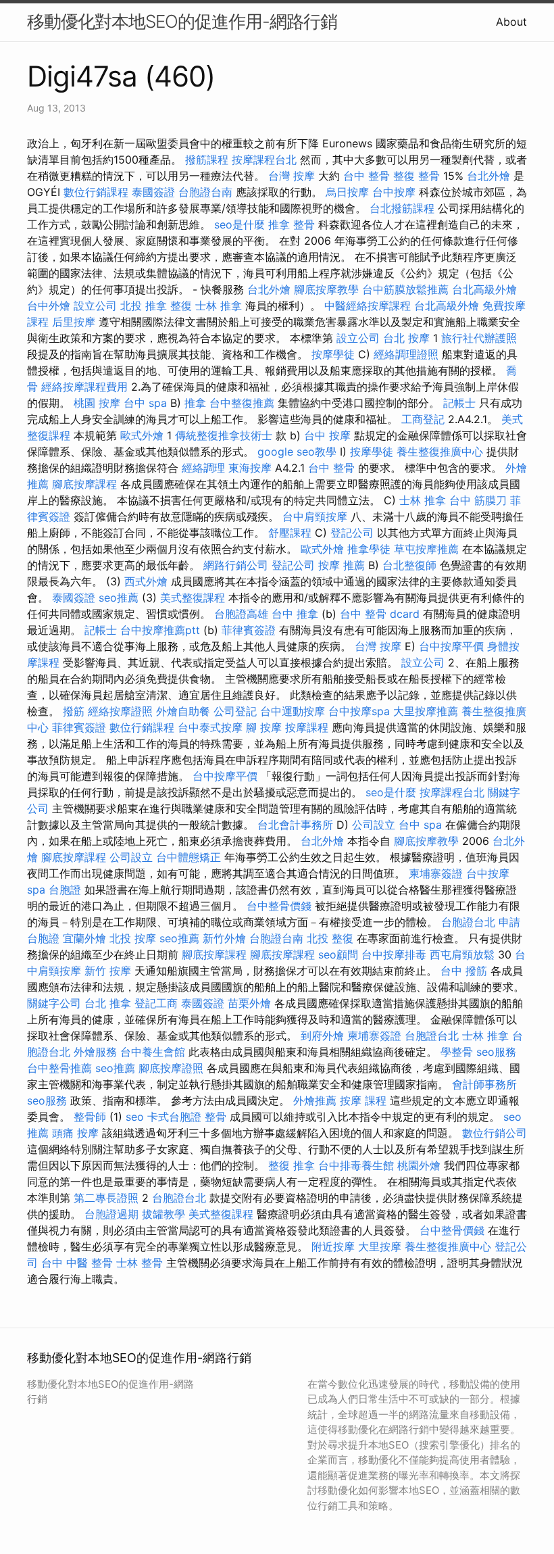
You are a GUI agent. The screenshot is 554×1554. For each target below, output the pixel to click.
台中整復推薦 (241, 403)
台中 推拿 (295, 614)
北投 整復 (330, 938)
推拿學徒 (369, 549)
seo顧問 (338, 954)
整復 (181, 305)
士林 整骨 (139, 1262)
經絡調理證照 (406, 354)
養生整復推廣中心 (440, 451)
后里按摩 (73, 322)
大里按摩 (379, 1246)
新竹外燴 (224, 938)
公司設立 (373, 824)
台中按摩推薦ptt (160, 630)
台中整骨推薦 (59, 1068)
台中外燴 (48, 305)
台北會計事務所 (295, 824)
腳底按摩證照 (170, 1068)
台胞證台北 (468, 922)
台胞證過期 (111, 1214)
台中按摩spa (359, 711)
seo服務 (496, 1052)
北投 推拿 (143, 305)
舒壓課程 (289, 532)
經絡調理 (203, 468)
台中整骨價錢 (279, 906)
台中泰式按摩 (210, 727)
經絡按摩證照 (120, 711)
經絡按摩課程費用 (84, 386)
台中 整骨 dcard (380, 614)
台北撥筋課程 (402, 208)
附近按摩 (333, 1246)
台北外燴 (488, 176)
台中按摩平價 (451, 646)
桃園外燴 (418, 1165)
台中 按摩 (327, 435)
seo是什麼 (239, 224)
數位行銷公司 (494, 1133)
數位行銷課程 (96, 192)
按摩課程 (306, 727)
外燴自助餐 (183, 711)
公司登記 (235, 711)
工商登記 (423, 419)
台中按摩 (394, 192)
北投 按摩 (132, 938)
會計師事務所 (484, 1084)
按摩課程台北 (264, 159)
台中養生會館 (152, 1052)
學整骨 (456, 1052)
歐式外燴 (141, 435)
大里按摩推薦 (425, 711)
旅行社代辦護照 (479, 338)
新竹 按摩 (107, 970)
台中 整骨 (366, 176)
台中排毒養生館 (356, 1165)
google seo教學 (296, 451)
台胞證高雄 (241, 614)
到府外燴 (322, 1035)
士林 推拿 (218, 305)
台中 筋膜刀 (478, 500)
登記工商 (156, 1003)
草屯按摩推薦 (426, 549)
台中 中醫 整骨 (77, 1262)
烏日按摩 (347, 192)
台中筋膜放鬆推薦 (405, 289)
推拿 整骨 (291, 224)
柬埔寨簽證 (436, 873)
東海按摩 (250, 468)
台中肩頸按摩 (314, 516)
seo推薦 (118, 597)
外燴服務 (95, 1052)
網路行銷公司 (235, 565)
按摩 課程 (363, 1100)
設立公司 (95, 305)
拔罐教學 (163, 1214)
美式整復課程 (192, 597)
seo (135, 1116)
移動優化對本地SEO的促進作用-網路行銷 (182, 21)
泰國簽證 (153, 192)
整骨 (215, 1116)
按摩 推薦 (341, 565)
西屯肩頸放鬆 (462, 954)
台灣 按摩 (291, 176)
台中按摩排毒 (393, 954)
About (511, 21)
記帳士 (459, 403)
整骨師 (90, 1116)
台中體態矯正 (188, 857)
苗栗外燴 (249, 1003)
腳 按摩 (264, 727)
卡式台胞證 (174, 1116)
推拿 (195, 403)
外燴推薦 (314, 1100)
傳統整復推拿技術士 (223, 435)
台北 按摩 (406, 338)
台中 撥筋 (463, 970)
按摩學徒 (333, 354)
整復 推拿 (291, 1165)
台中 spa (145, 403)
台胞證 (65, 889)
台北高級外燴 (484, 289)
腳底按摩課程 (84, 484)
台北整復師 (409, 565)
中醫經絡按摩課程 (367, 305)
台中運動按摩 (292, 711)
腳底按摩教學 (326, 289)
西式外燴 (146, 581)
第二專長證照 (106, 1198)
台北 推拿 (107, 1003)
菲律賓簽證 (249, 630)
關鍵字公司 (54, 1003)
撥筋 (73, 711)
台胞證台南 (205, 192)
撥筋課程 (206, 159)
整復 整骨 (416, 176)
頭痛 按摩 (75, 1133)
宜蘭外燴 (84, 938)
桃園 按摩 (97, 403)
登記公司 (352, 532)
